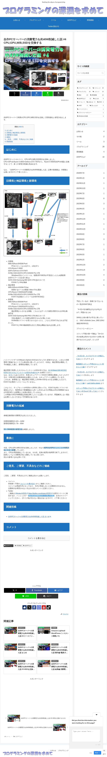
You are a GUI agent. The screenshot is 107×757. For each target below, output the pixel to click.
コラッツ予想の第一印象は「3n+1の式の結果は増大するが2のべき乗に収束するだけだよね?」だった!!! (90, 337)
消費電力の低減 (11, 135)
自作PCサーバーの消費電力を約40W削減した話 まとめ (29, 516)
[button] (58, 93)
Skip (90, 753)
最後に (8, 137)
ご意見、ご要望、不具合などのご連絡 (19, 139)
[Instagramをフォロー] (39, 607)
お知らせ (53, 750)
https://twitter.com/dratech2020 (39, 493)
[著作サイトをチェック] (24, 607)
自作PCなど (9, 545)
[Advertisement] (36, 108)
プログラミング (63, 750)
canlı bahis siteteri (93, 383)
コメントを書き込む (27, 484)
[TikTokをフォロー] (48, 607)
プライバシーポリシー (84, 328)
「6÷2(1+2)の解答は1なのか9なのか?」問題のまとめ (89, 310)
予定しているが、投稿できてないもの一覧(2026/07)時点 (89, 302)
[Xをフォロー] (29, 607)
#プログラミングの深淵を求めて (40, 496)
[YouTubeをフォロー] (44, 607)
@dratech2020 (20, 493)
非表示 (21, 127)
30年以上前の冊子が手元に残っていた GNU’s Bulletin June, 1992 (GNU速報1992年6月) (90, 320)
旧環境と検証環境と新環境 (15, 133)
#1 (10, 375)
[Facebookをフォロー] (34, 607)
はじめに (9, 130)
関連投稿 (9, 141)
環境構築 (19, 545)
